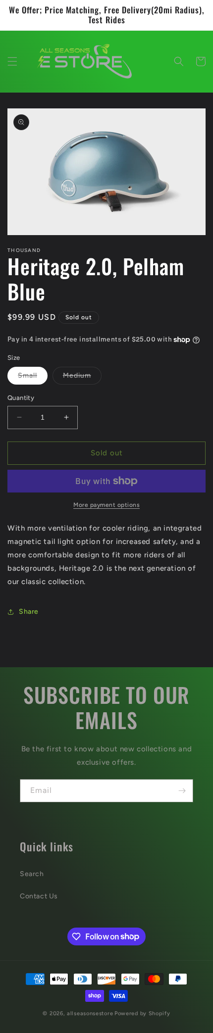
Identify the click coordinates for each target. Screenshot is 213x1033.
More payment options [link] (106, 504)
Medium (82, 378)
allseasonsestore (90, 1013)
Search (32, 874)
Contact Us (39, 896)
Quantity (20, 397)
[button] (12, 61)
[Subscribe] (182, 790)
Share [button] (29, 611)
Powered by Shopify (142, 1013)
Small (33, 378)
